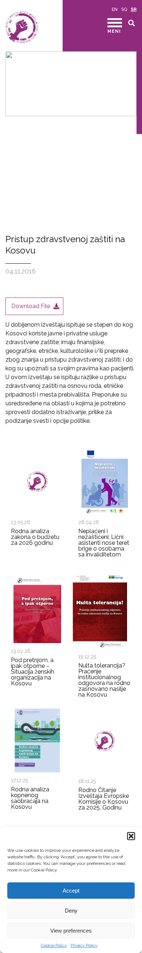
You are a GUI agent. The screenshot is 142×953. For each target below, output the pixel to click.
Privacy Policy (84, 945)
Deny (71, 910)
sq (124, 9)
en (115, 9)
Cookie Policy (54, 945)
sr (134, 9)
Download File (30, 306)
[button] (131, 836)
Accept (71, 890)
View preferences (71, 931)
